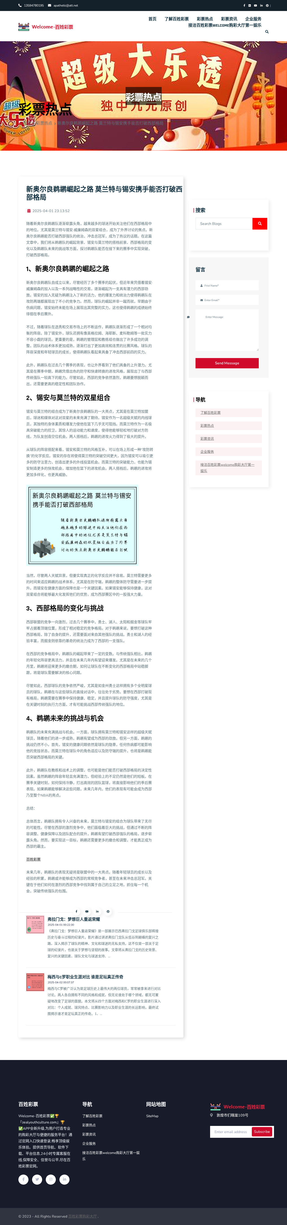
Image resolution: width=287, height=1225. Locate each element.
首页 (152, 19)
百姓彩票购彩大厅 (82, 1216)
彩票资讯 (229, 19)
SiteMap (152, 1116)
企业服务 (253, 19)
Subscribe (262, 1131)
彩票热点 (205, 19)
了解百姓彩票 (177, 19)
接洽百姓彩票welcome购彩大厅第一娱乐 (224, 25)
